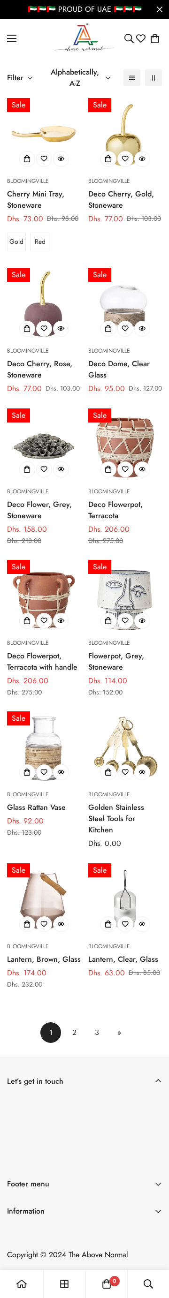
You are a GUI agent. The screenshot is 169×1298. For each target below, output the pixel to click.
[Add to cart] (108, 159)
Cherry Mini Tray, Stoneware (35, 200)
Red (40, 241)
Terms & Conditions (37, 1228)
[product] (21, 1284)
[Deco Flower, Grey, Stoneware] (44, 445)
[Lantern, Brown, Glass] (44, 900)
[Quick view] (61, 159)
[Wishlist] (141, 38)
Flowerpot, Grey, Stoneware (116, 661)
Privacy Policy (29, 1260)
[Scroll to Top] (152, 1248)
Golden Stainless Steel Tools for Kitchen (116, 818)
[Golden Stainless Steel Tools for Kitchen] (125, 748)
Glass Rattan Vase (36, 807)
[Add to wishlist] (44, 159)
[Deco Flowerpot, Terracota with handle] (44, 597)
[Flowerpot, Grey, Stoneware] (125, 597)
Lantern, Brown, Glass (44, 959)
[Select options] (27, 159)
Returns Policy (29, 1244)
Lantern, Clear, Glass (123, 959)
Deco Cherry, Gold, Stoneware (121, 200)
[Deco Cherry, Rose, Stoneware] (44, 304)
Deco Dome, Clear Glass (119, 369)
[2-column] (153, 77)
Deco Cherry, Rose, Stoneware (39, 369)
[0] (155, 38)
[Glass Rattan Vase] (44, 748)
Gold (16, 241)
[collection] (64, 1284)
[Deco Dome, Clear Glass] (125, 304)
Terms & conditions (102, 1160)
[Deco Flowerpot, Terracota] (125, 445)
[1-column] (131, 77)
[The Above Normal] (85, 38)
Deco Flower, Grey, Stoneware (39, 510)
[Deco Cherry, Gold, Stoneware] (125, 135)
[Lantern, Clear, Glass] (125, 900)
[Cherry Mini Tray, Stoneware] (44, 135)
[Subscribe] (151, 1135)
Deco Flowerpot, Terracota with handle (42, 661)
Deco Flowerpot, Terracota (115, 510)
